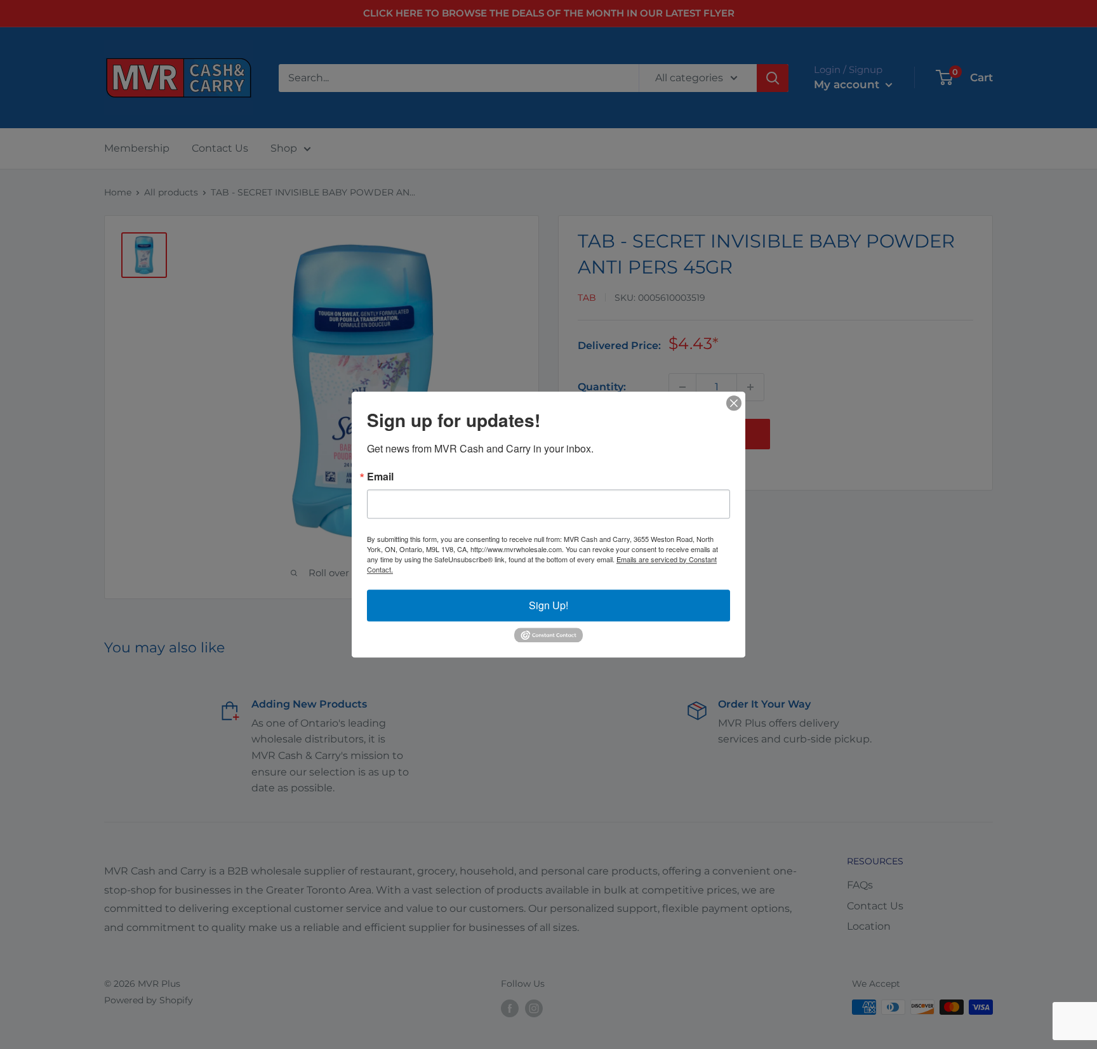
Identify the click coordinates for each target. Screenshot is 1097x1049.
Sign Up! (548, 605)
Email (380, 477)
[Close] (733, 403)
